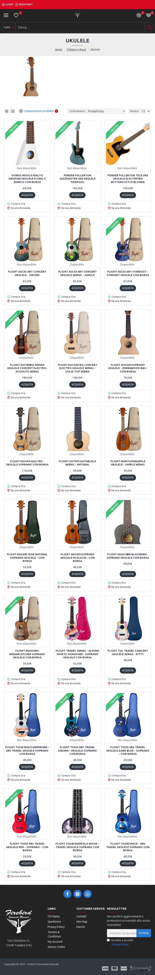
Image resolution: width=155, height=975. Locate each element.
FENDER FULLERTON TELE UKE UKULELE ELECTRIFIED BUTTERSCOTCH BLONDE (128, 179)
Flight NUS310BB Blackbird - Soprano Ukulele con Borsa (128, 556)
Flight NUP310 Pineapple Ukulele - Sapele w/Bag (127, 463)
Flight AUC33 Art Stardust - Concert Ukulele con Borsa (128, 273)
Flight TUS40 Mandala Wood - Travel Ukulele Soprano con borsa (77, 847)
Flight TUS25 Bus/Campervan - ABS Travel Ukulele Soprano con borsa (27, 750)
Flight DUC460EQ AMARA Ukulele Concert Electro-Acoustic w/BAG (27, 368)
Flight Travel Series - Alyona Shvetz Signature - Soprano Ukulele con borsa (77, 654)
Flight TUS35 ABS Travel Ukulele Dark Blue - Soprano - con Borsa (127, 750)
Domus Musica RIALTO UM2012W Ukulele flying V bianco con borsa (27, 179)
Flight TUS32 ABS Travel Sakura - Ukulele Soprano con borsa (77, 750)
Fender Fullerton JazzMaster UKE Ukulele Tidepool (77, 179)
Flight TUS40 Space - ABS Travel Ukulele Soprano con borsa (128, 847)
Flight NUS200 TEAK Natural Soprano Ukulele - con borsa (27, 558)
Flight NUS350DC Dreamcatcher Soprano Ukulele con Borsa (27, 654)
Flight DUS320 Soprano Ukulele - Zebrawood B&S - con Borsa (128, 368)
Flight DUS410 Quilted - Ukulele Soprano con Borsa (27, 463)
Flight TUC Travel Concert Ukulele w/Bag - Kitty (128, 652)
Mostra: (134, 111)
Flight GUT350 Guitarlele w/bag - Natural (77, 463)
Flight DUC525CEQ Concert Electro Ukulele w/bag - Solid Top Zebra (77, 368)
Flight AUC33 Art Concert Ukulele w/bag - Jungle (77, 273)
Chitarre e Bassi (76, 49)
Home (58, 49)
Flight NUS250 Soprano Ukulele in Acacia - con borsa (77, 558)
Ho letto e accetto (122, 942)
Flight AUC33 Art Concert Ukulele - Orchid (27, 273)
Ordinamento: (77, 111)
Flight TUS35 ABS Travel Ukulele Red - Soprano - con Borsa (27, 847)
